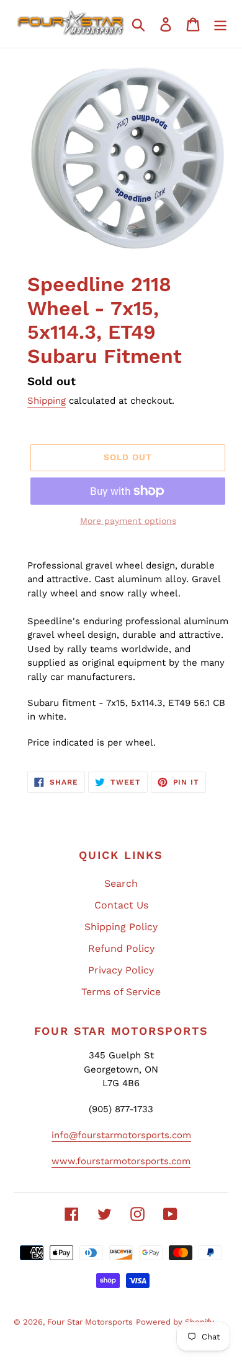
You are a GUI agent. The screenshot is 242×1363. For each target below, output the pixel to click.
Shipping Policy (121, 927)
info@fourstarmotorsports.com (121, 1135)
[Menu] (220, 24)
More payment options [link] (128, 521)
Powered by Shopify (175, 1321)
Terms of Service (121, 992)
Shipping (46, 400)
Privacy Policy (121, 970)
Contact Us (121, 905)
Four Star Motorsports (90, 1321)
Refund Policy (121, 948)
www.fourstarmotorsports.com (121, 1161)
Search (121, 883)
